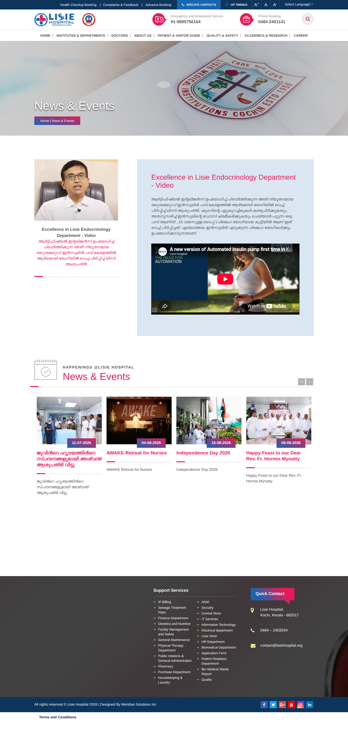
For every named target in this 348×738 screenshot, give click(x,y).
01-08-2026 (291, 443)
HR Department (212, 642)
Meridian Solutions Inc (138, 704)
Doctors (119, 35)
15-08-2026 (151, 443)
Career (301, 35)
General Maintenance (174, 640)
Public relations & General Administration (175, 658)
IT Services (209, 619)
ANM (205, 602)
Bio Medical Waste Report (215, 671)
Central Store (211, 613)
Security (207, 607)
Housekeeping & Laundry (170, 680)
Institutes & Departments (81, 35)
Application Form (213, 653)
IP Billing (164, 602)
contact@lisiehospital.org (281, 646)
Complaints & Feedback (120, 5)
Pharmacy (165, 666)
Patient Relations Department (214, 661)
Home (45, 35)
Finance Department (173, 618)
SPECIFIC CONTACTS (201, 4)
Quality (206, 679)
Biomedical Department (218, 647)
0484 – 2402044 (274, 630)
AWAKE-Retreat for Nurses (67, 453)
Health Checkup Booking (78, 5)
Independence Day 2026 (133, 453)
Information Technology (218, 625)
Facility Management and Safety (173, 631)
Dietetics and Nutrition (174, 624)
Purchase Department (174, 672)
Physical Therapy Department (170, 648)
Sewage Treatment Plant (172, 610)
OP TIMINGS (238, 4)
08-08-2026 (221, 443)
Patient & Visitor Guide (179, 35)
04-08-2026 (81, 443)
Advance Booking (158, 5)
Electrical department (217, 630)
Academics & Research (266, 35)
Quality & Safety (222, 35)
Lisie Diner (209, 636)
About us (142, 35)
